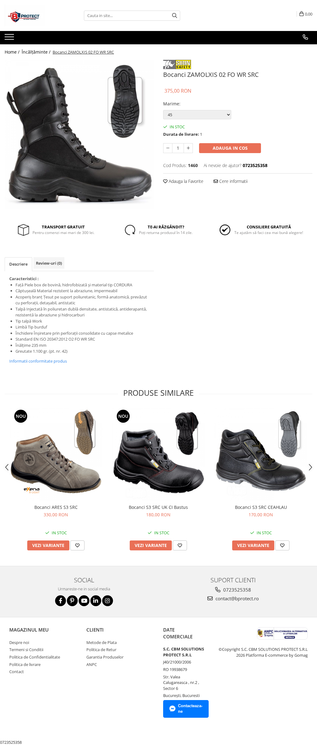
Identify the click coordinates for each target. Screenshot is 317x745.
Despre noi (19, 642)
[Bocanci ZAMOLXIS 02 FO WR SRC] (79, 134)
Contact (16, 671)
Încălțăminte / (37, 52)
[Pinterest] (72, 600)
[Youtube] (84, 600)
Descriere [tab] (18, 264)
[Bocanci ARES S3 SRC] (56, 454)
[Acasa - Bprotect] (36, 15)
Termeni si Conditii (26, 649)
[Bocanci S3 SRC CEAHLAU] (261, 454)
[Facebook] (60, 600)
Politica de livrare (25, 664)
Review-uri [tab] (49, 263)
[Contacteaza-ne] (305, 37)
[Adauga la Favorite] (77, 545)
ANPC (91, 664)
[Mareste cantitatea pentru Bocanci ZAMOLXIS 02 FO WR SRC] (188, 148)
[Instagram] (107, 600)
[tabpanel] (79, 134)
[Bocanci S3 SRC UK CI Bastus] (158, 454)
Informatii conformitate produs (38, 361)
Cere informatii (233, 181)
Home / (13, 52)
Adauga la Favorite (185, 181)
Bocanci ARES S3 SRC (56, 507)
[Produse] (10, 38)
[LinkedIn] (95, 600)
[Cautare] (174, 16)
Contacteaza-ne (190, 708)
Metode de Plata (101, 642)
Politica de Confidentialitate (34, 657)
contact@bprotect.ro (236, 598)
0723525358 (236, 590)
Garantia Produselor (105, 657)
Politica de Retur (101, 649)
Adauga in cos (230, 148)
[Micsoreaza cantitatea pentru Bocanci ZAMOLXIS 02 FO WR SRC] (167, 148)
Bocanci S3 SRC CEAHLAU (261, 507)
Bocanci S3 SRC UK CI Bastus (158, 507)
